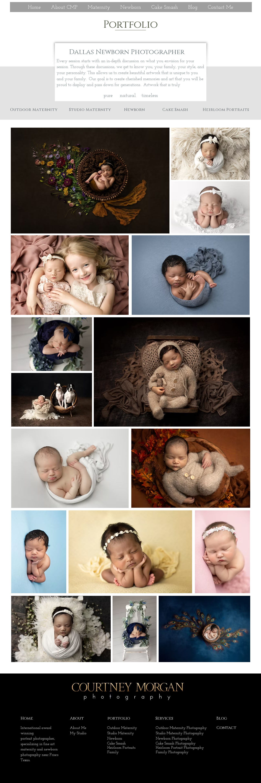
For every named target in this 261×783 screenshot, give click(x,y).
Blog (221, 718)
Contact (226, 727)
